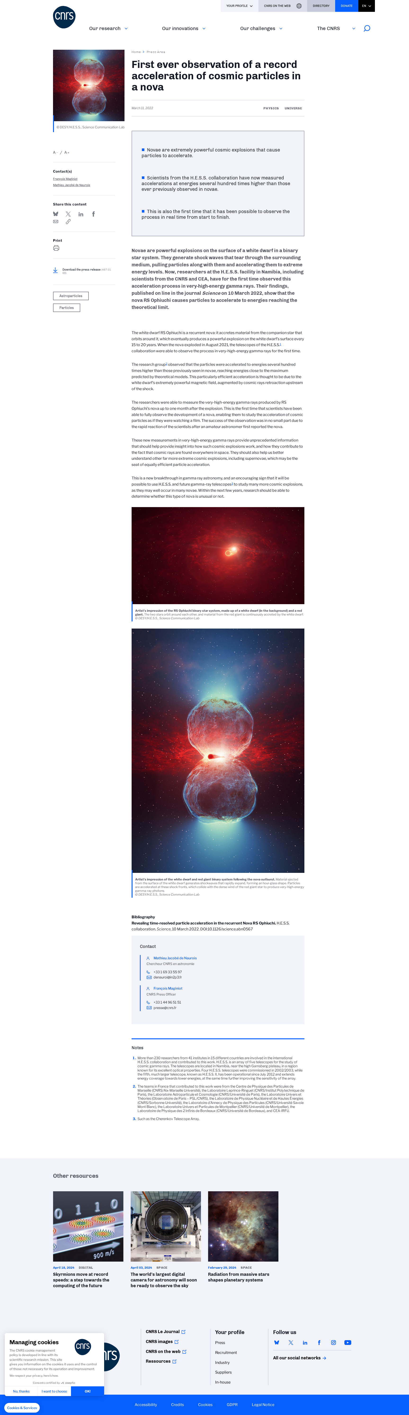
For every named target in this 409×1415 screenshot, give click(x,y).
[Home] (68, 17)
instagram (333, 1342)
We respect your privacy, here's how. (33, 1375)
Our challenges (257, 28)
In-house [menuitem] (223, 1382)
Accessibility (146, 1404)
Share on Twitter (68, 214)
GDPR (232, 1404)
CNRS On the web (277, 6)
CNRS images (159, 1341)
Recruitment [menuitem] (226, 1352)
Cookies (205, 1404)
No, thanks (21, 1391)
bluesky (276, 1342)
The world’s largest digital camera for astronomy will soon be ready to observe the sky (166, 1241)
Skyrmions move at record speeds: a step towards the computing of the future (88, 1241)
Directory (321, 6)
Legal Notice (263, 1404)
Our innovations (180, 28)
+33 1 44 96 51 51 (167, 1002)
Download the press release (86, 271)
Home (136, 52)
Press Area (156, 52)
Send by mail (55, 221)
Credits (177, 1404)
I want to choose (54, 1391)
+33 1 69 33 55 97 (168, 972)
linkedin (305, 1342)
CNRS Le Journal (163, 1331)
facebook (319, 1342)
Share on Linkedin (81, 214)
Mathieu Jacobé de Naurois (71, 185)
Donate (347, 6)
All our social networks (292, 1358)
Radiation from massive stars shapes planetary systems (243, 1238)
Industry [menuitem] (222, 1362)
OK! (88, 1391)
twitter (290, 1342)
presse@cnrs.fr (165, 1008)
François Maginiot (65, 179)
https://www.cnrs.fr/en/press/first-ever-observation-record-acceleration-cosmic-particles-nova (68, 221)
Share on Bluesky (55, 214)
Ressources (158, 1361)
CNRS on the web (163, 1351)
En (364, 6)
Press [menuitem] (220, 1342)
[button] (22, 1408)
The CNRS (328, 28)
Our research (104, 28)
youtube (347, 1342)
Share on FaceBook (93, 214)
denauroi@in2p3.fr (168, 977)
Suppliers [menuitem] (223, 1372)
